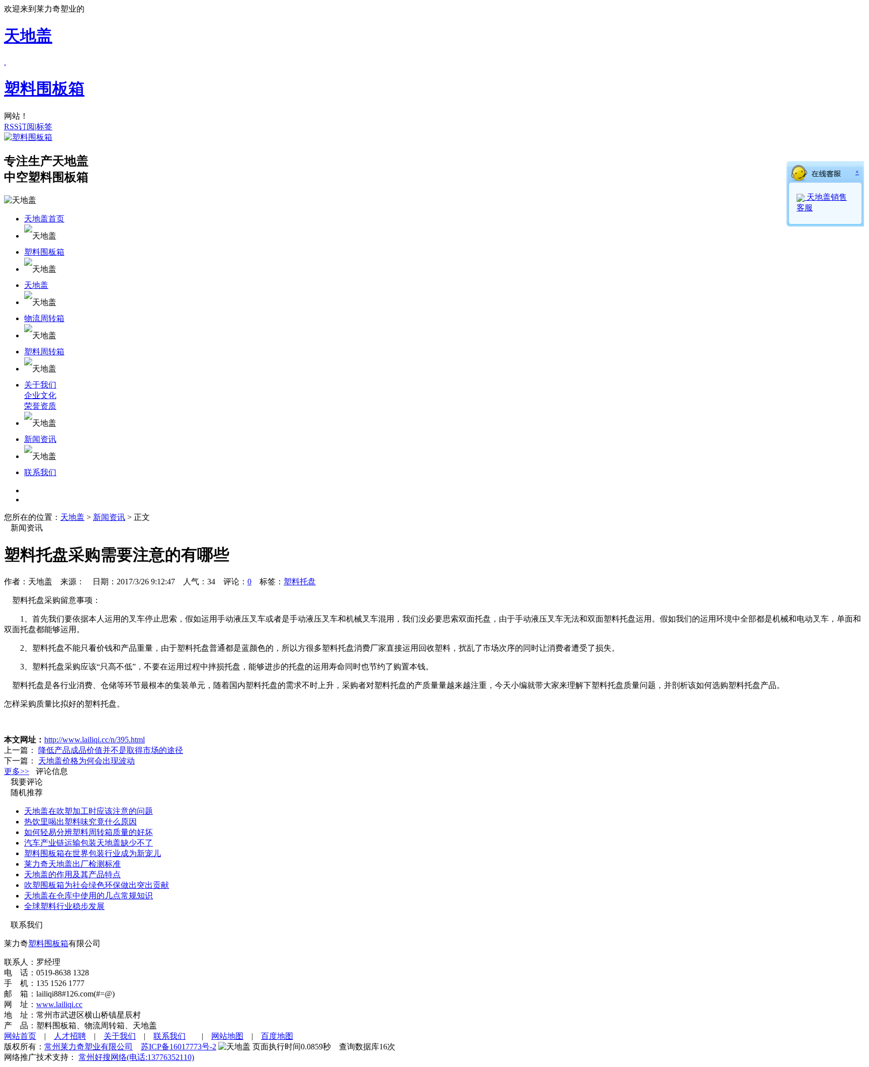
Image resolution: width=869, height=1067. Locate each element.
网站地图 (227, 1036)
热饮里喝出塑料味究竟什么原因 (80, 821)
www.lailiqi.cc (59, 1004)
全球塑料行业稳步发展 (64, 906)
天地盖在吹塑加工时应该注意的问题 (88, 811)
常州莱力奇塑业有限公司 (88, 1046)
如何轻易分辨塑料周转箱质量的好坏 (88, 832)
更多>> (16, 771)
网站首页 (20, 1036)
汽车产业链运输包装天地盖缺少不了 (88, 843)
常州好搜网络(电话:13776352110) (136, 1057)
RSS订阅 (19, 126)
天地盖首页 (44, 218)
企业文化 (40, 395)
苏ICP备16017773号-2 (178, 1046)
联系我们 (40, 472)
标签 (44, 126)
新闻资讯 (40, 439)
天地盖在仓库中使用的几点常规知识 (88, 895)
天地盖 (36, 285)
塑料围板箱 (44, 252)
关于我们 (40, 384)
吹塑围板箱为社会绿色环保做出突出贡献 (96, 885)
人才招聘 (70, 1036)
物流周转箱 (44, 318)
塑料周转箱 (44, 351)
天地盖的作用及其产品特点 (72, 874)
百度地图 (277, 1036)
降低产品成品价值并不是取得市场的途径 (110, 750)
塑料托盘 (300, 581)
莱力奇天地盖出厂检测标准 (72, 864)
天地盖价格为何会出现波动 (86, 760)
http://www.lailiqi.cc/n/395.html (94, 739)
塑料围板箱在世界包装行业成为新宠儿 (92, 853)
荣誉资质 (40, 406)
